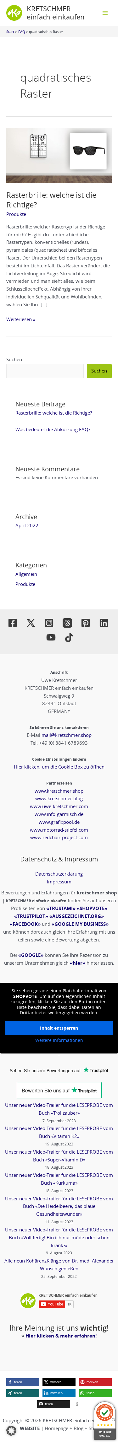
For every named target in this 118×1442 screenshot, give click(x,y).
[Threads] (67, 623)
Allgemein (26, 574)
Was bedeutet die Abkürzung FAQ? (52, 429)
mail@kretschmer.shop (67, 735)
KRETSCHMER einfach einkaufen (56, 12)
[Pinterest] (85, 623)
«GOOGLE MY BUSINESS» (80, 924)
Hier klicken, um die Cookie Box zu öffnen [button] (59, 767)
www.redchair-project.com (59, 837)
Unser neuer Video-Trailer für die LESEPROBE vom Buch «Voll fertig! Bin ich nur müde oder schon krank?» (59, 1237)
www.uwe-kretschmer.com (59, 806)
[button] (22, 1382)
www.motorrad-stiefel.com (59, 830)
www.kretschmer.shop (59, 791)
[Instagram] (49, 623)
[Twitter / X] (31, 623)
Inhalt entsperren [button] (59, 1028)
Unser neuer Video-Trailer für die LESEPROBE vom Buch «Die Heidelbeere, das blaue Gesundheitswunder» (59, 1206)
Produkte (16, 214)
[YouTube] (51, 637)
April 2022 (26, 525)
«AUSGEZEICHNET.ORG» (76, 916)
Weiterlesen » (20, 319)
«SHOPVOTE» (92, 908)
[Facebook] (12, 623)
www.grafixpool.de (59, 822)
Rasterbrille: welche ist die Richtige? (51, 200)
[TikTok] (69, 637)
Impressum (59, 882)
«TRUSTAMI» (61, 908)
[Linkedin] (104, 623)
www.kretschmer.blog (59, 798)
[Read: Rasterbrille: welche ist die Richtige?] (59, 155)
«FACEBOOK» (25, 924)
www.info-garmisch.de (59, 814)
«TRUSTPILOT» (31, 916)
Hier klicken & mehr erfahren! (61, 1335)
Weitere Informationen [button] (59, 1040)
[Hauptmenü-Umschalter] (105, 12)
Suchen (14, 359)
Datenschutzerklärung (59, 874)
